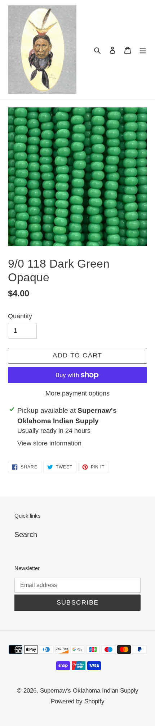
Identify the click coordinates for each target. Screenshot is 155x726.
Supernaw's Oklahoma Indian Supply (89, 690)
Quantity (20, 316)
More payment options (77, 393)
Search (25, 534)
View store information (49, 443)
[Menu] (142, 50)
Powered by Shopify (78, 701)
